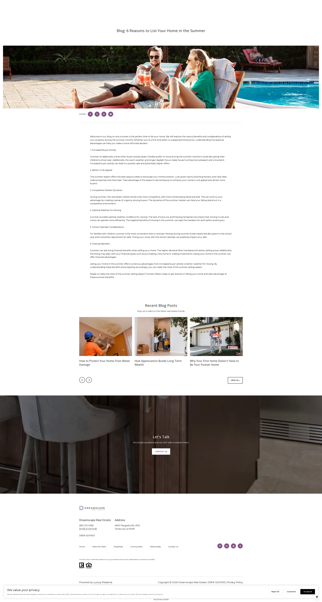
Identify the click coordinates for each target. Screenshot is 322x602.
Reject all (275, 592)
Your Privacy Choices (161, 599)
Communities (136, 547)
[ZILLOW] (233, 545)
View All (235, 380)
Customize (291, 592)
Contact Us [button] (161, 451)
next (89, 380)
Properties (118, 547)
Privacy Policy (235, 582)
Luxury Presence (102, 582)
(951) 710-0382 (86, 525)
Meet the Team (99, 547)
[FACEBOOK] (219, 545)
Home (82, 547)
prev (82, 380)
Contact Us (173, 547)
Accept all (308, 592)
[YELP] (240, 545)
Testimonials (155, 547)
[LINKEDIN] (226, 545)
